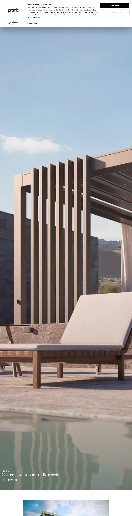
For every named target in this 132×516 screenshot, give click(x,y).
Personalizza (113, 12)
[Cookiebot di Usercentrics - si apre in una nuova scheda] (13, 23)
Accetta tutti (114, 5)
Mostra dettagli (32, 23)
